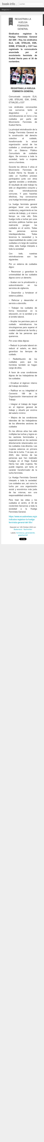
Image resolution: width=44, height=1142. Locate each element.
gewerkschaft (23, 535)
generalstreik (30, 533)
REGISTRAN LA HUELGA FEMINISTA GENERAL (23, 23)
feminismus (20, 533)
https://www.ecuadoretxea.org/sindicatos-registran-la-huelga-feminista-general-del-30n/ (23, 519)
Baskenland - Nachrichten (23, 529)
